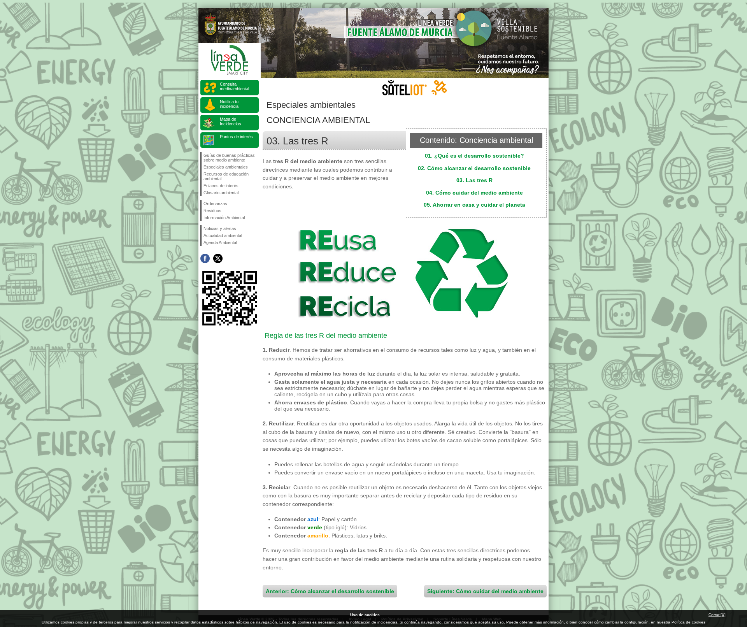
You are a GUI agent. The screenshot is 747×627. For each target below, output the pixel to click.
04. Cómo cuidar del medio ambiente (474, 193)
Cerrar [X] (717, 615)
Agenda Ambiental (220, 242)
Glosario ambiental (220, 192)
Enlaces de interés (220, 185)
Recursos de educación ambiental (226, 176)
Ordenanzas (215, 203)
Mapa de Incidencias (230, 121)
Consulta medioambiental (234, 86)
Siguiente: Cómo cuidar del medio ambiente (485, 591)
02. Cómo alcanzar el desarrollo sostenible (474, 168)
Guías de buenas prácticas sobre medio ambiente (229, 157)
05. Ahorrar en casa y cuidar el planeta (474, 205)
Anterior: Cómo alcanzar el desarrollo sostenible (330, 591)
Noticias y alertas (219, 228)
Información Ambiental (224, 217)
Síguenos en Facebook (205, 258)
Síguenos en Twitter (218, 258)
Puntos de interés (236, 136)
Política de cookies (688, 622)
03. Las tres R (474, 180)
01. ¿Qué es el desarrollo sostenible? (474, 156)
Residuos (212, 210)
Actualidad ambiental (222, 235)
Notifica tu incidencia (229, 104)
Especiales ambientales (225, 167)
